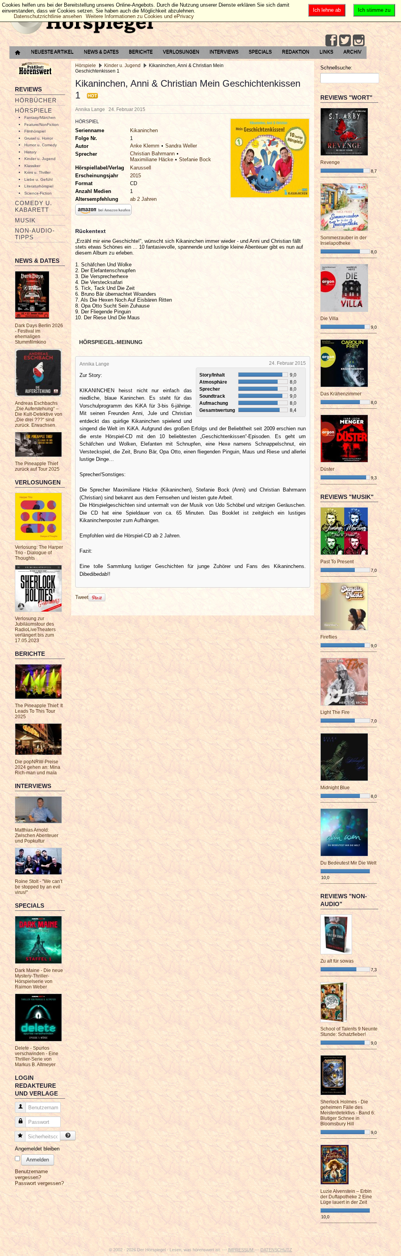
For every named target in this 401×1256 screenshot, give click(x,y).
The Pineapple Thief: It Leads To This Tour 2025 (39, 711)
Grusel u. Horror (38, 138)
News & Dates (101, 52)
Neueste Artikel (52, 52)
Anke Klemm (144, 146)
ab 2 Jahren (143, 199)
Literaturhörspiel (38, 186)
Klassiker (32, 166)
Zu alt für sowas (337, 961)
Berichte (141, 52)
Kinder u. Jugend (40, 159)
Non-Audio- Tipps (35, 233)
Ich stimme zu (374, 10)
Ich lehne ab (327, 10)
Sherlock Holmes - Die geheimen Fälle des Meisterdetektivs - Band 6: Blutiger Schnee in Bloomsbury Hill (347, 1113)
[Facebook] (331, 40)
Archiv (352, 52)
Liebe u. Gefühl (38, 179)
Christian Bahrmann (152, 154)
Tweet (82, 597)
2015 (135, 175)
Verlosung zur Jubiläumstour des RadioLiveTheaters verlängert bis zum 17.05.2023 (35, 629)
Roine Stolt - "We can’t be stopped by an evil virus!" (38, 887)
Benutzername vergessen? (31, 1174)
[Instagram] (359, 40)
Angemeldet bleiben (37, 1149)
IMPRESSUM (241, 1249)
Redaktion (295, 52)
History (30, 152)
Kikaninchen (144, 130)
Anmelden (37, 1160)
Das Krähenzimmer (340, 394)
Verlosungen (181, 52)
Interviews (224, 52)
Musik (25, 220)
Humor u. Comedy (40, 145)
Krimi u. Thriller (37, 172)
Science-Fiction (38, 193)
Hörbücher (36, 100)
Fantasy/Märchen (40, 117)
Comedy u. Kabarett (33, 206)
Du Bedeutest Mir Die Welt (348, 863)
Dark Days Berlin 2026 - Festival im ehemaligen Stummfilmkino (39, 334)
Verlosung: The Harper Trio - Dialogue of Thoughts (39, 552)
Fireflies (328, 637)
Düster (327, 469)
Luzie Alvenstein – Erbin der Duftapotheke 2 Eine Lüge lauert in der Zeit (346, 1197)
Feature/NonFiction (41, 124)
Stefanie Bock (195, 159)
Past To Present (337, 561)
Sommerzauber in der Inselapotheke (343, 240)
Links (326, 52)
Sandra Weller (181, 146)
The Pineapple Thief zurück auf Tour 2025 (37, 466)
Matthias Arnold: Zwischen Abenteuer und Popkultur (36, 835)
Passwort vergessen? (39, 1183)
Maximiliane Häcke (151, 159)
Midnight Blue (335, 787)
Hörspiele (33, 110)
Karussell (140, 168)
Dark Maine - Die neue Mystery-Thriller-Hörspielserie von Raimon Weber (39, 979)
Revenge (330, 162)
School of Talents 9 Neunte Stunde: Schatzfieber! (349, 1031)
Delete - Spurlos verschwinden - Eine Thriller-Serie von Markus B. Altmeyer (36, 1056)
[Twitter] (345, 40)
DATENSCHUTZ (276, 1249)
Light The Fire (335, 712)
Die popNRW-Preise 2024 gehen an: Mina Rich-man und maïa (37, 767)
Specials (260, 52)
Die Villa (329, 318)
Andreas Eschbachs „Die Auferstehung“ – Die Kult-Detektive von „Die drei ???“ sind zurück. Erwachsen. (38, 414)
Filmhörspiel (34, 131)
